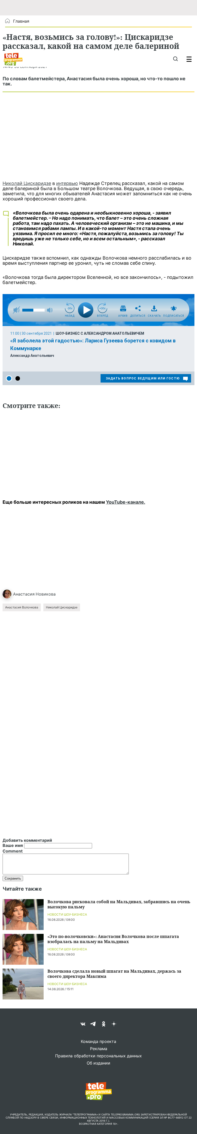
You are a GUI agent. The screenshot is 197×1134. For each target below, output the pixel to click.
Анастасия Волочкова (21, 607)
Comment (13, 851)
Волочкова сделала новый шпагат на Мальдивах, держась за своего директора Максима (114, 973)
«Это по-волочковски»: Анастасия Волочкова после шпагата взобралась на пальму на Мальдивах (113, 938)
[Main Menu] (189, 59)
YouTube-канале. (125, 502)
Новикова (46, 594)
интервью (67, 183)
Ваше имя (13, 845)
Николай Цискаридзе (27, 183)
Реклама (98, 1048)
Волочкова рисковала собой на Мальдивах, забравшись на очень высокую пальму (118, 904)
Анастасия (24, 594)
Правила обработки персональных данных (98, 1055)
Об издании (98, 1063)
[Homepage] (13, 59)
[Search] (175, 59)
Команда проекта (98, 1041)
